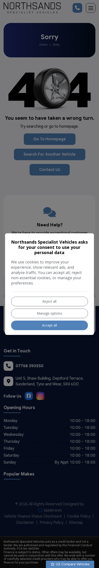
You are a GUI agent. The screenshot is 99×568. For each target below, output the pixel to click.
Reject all (49, 301)
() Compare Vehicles (72, 564)
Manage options (49, 313)
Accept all (49, 325)
